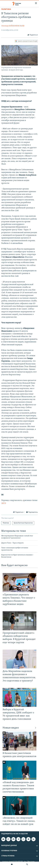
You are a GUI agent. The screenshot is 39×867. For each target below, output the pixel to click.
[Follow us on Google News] (28, 839)
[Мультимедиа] (12, 864)
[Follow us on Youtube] (3, 839)
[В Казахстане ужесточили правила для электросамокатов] (19, 741)
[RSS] (33, 839)
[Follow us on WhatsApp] (23, 839)
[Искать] (27, 864)
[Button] (32, 35)
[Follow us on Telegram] (18, 839)
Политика (6, 9)
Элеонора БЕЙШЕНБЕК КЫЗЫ (12, 26)
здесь (3, 503)
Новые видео (11, 727)
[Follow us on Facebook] (13, 839)
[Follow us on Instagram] (8, 839)
